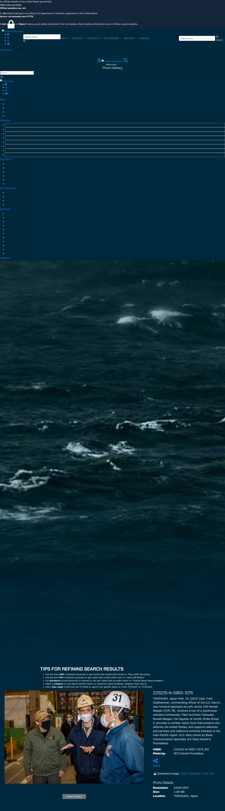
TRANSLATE (5, 258)
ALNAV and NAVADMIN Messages (22, 249)
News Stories (14, 184)
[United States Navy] (12, 31)
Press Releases (15, 168)
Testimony (13, 172)
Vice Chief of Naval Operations (22, 138)
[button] (112, 5)
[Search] (126, 61)
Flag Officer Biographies (20, 155)
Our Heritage (14, 116)
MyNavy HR (13, 193)
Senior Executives (17, 150)
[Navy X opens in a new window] (8, 37)
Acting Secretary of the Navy (22, 125)
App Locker (13, 221)
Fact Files (12, 237)
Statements (13, 180)
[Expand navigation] (99, 61)
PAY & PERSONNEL (8, 188)
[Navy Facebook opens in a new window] (8, 34)
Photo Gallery (14, 213)
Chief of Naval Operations (20, 133)
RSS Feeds (13, 241)
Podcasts (12, 229)
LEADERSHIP (5, 120)
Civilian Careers (15, 204)
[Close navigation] (1, 77)
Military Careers (15, 201)
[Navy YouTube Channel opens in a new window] (8, 43)
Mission (11, 112)
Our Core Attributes (17, 108)
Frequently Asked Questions (20, 245)
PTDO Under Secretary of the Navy (25, 129)
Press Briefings (15, 164)
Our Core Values (15, 104)
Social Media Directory (18, 218)
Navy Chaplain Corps (17, 233)
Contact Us (13, 253)
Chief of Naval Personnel (20, 146)
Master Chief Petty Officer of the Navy (26, 142)
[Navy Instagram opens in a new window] (8, 40)
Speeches (12, 176)
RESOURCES (5, 209)
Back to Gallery (74, 796)
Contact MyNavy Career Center (22, 197)
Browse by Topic (15, 225)
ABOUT (3, 99)
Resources (5, 50)
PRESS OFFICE (6, 159)
